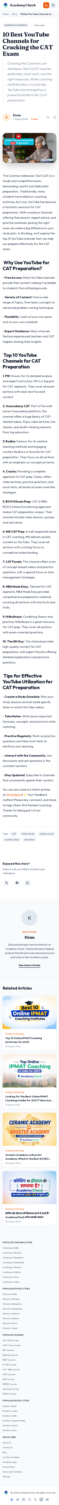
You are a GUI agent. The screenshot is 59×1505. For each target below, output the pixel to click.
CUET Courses (9, 1374)
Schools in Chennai (11, 1313)
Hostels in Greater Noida (14, 1420)
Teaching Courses (11, 1389)
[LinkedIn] (41, 1499)
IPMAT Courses (9, 1394)
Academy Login (10, 1462)
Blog (14, 14)
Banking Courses (10, 1355)
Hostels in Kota (9, 1430)
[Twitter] (17, 1499)
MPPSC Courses (10, 1384)
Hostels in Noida (10, 1425)
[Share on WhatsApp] (27, 883)
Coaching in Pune (11, 1277)
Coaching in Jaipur (11, 1282)
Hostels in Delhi (10, 1416)
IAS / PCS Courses (11, 1340)
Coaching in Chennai (12, 1267)
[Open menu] (53, 5)
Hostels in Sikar (10, 1406)
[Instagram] (29, 1499)
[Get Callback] (46, 5)
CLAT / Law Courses (12, 1345)
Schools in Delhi (10, 1294)
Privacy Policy (9, 1467)
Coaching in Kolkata (12, 1272)
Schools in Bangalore (12, 1304)
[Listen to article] (48, 117)
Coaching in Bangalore (13, 1257)
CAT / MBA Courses (11, 1369)
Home (6, 14)
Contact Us (8, 1447)
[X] (35, 1499)
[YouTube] (47, 1499)
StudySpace (14, 795)
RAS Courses (8, 1379)
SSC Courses (8, 1350)
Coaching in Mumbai (12, 1253)
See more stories (29, 965)
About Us (7, 1442)
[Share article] (54, 117)
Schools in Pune (10, 1323)
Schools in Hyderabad (12, 1309)
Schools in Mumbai (11, 1299)
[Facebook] (23, 1499)
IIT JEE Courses (10, 1364)
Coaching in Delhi (11, 1248)
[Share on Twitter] (6, 883)
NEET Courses (9, 1360)
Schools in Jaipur (10, 1328)
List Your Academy (11, 1457)
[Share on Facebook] (17, 883)
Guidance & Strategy (16, 25)
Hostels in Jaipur (10, 1411)
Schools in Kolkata (11, 1318)
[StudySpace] (11, 1499)
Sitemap (6, 1476)
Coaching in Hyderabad (13, 1262)
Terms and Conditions (12, 1472)
